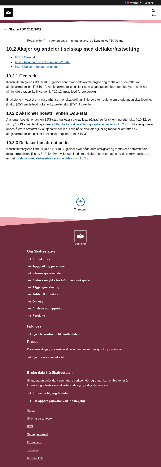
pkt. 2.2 (83, 158)
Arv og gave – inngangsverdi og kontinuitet (79, 40)
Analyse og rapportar (47, 308)
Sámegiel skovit (37, 434)
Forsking (38, 315)
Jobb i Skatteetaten (46, 294)
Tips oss (32, 450)
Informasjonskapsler (47, 273)
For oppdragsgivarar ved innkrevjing (58, 401)
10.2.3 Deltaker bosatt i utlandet (36, 66)
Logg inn (149, 2)
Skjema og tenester (40, 418)
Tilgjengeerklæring (45, 287)
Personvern (34, 442)
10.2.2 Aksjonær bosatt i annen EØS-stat (42, 62)
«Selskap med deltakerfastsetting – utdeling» (46, 158)
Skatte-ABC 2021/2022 (25, 29)
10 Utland (117, 40)
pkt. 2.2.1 (122, 124)
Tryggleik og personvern (50, 266)
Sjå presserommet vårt (48, 357)
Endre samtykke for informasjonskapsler (61, 280)
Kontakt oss (41, 259)
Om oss (37, 301)
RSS (30, 426)
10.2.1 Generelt (25, 57)
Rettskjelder (35, 40)
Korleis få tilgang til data (50, 393)
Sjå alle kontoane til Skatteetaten (56, 334)
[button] (133, 3)
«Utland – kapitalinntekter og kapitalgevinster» (83, 124)
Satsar (31, 410)
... (47, 40)
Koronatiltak (35, 458)
